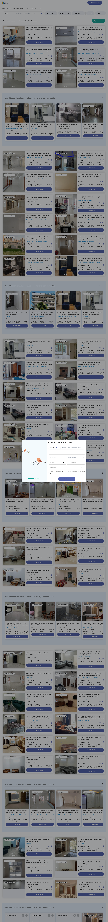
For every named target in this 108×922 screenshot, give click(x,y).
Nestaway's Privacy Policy (76, 471)
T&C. (51, 473)
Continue (66, 479)
